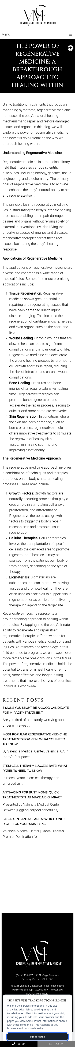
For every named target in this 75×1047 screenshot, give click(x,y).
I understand (37, 1036)
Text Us (58, 1044)
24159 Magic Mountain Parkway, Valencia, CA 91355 (41, 977)
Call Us (20, 1044)
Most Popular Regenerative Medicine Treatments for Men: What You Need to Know (35, 739)
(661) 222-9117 (24, 975)
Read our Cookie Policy (30, 1028)
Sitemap (28, 989)
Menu (6, 34)
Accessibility (41, 989)
